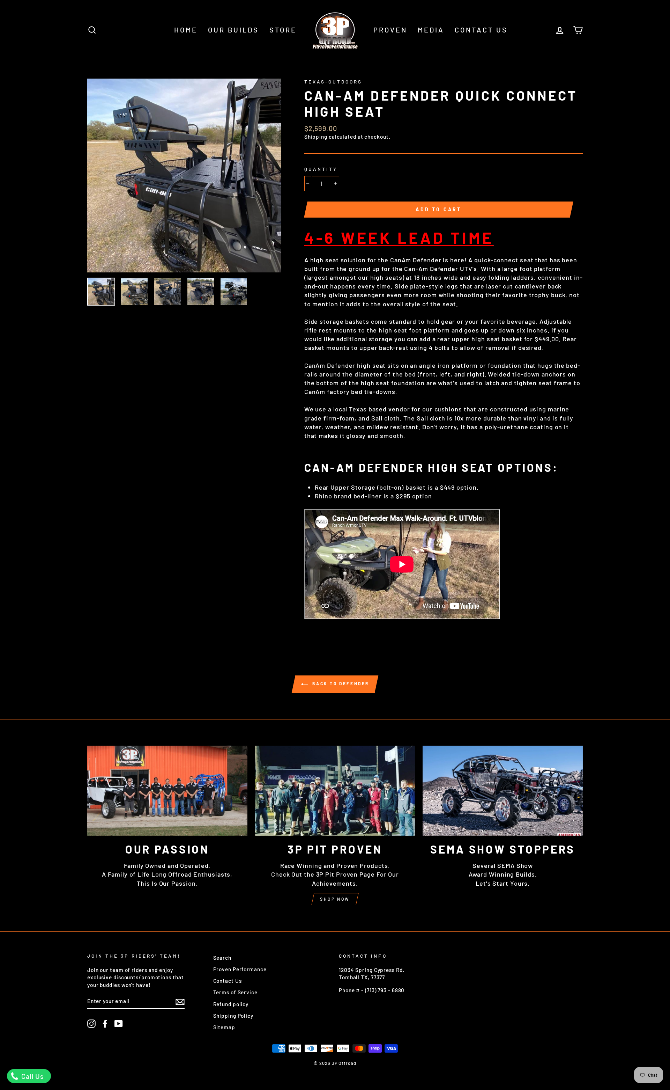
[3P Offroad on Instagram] (91, 1023)
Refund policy (231, 1004)
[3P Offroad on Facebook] (105, 1023)
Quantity (320, 169)
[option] (184, 175)
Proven (390, 29)
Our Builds (233, 29)
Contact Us (481, 29)
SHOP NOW (335, 899)
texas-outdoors (333, 82)
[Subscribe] (180, 1001)
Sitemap (224, 1027)
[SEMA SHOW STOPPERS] (503, 791)
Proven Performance (240, 969)
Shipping (315, 136)
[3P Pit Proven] (335, 791)
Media (431, 29)
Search (222, 957)
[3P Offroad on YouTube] (118, 1023)
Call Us (32, 1076)
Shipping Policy (233, 1015)
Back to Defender (340, 683)
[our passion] (167, 791)
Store (283, 29)
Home (186, 29)
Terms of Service (235, 992)
